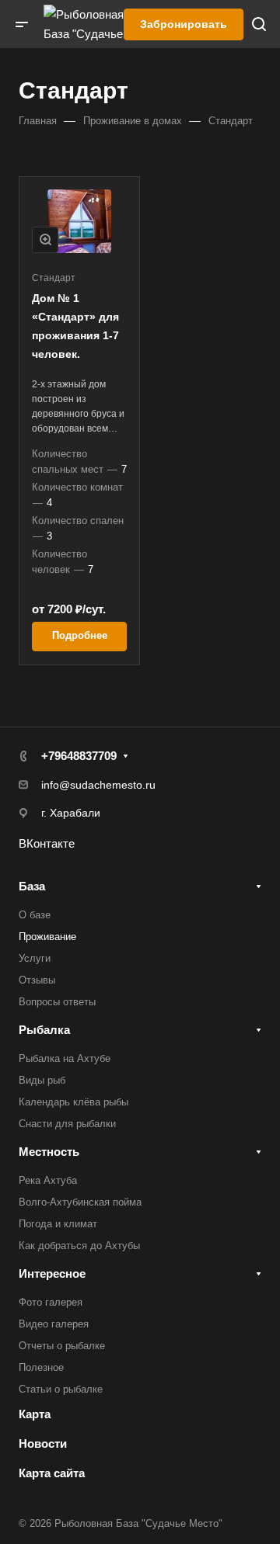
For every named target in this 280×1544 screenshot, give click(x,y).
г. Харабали (70, 813)
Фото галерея (50, 1302)
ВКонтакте (47, 843)
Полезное (41, 1367)
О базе (35, 915)
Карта (35, 1414)
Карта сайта (52, 1473)
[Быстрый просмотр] (45, 239)
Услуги (35, 958)
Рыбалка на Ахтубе (64, 1058)
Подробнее (79, 635)
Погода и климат (58, 1224)
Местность (49, 1151)
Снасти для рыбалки (67, 1123)
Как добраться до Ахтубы (79, 1245)
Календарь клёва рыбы (73, 1102)
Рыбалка (44, 1029)
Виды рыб (42, 1080)
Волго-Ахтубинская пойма (80, 1202)
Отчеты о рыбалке (62, 1345)
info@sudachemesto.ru (98, 785)
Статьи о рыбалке (61, 1389)
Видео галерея (54, 1324)
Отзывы (37, 980)
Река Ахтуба (48, 1180)
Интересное (52, 1273)
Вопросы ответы (57, 1002)
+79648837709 (79, 755)
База (32, 886)
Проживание (47, 936)
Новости (43, 1443)
